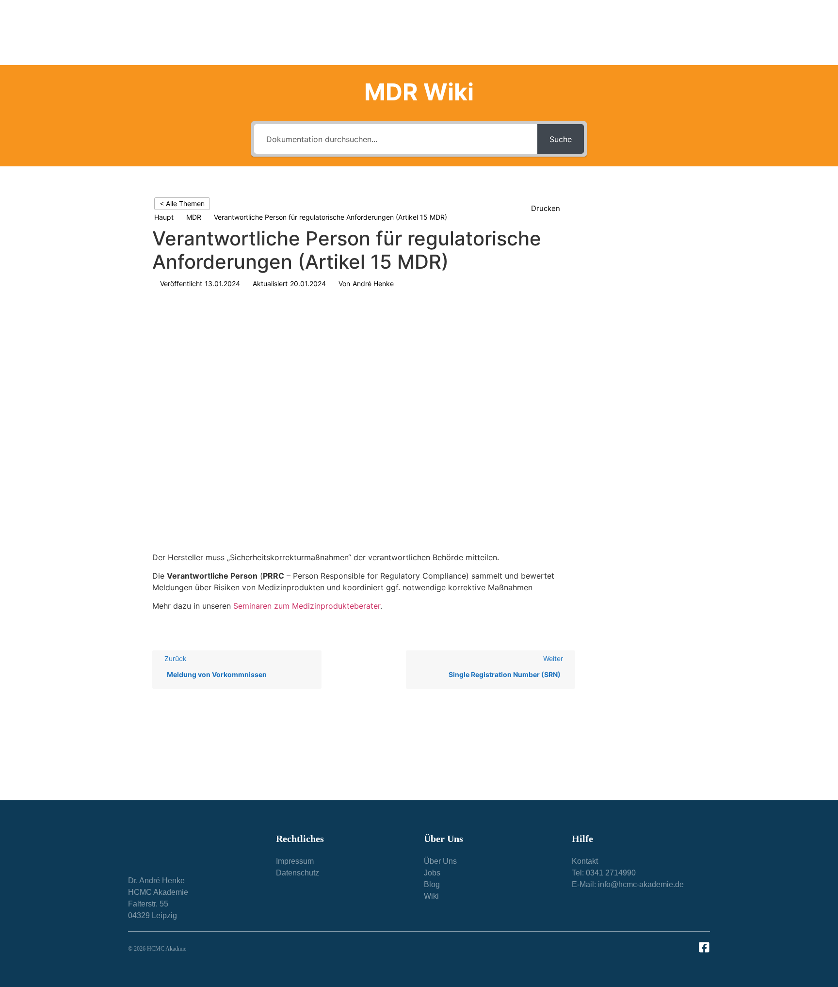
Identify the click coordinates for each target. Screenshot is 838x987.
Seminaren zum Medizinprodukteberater (306, 606)
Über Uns (552, 32)
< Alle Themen (182, 203)
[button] (550, 208)
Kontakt (683, 32)
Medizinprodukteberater (389, 32)
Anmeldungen (619, 32)
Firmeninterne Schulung (482, 32)
